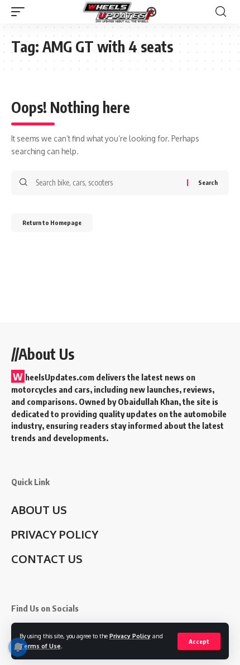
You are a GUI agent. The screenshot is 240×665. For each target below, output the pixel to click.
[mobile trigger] (20, 11)
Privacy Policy (130, 635)
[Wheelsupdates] (120, 11)
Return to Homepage (51, 222)
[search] (221, 12)
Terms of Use (40, 645)
